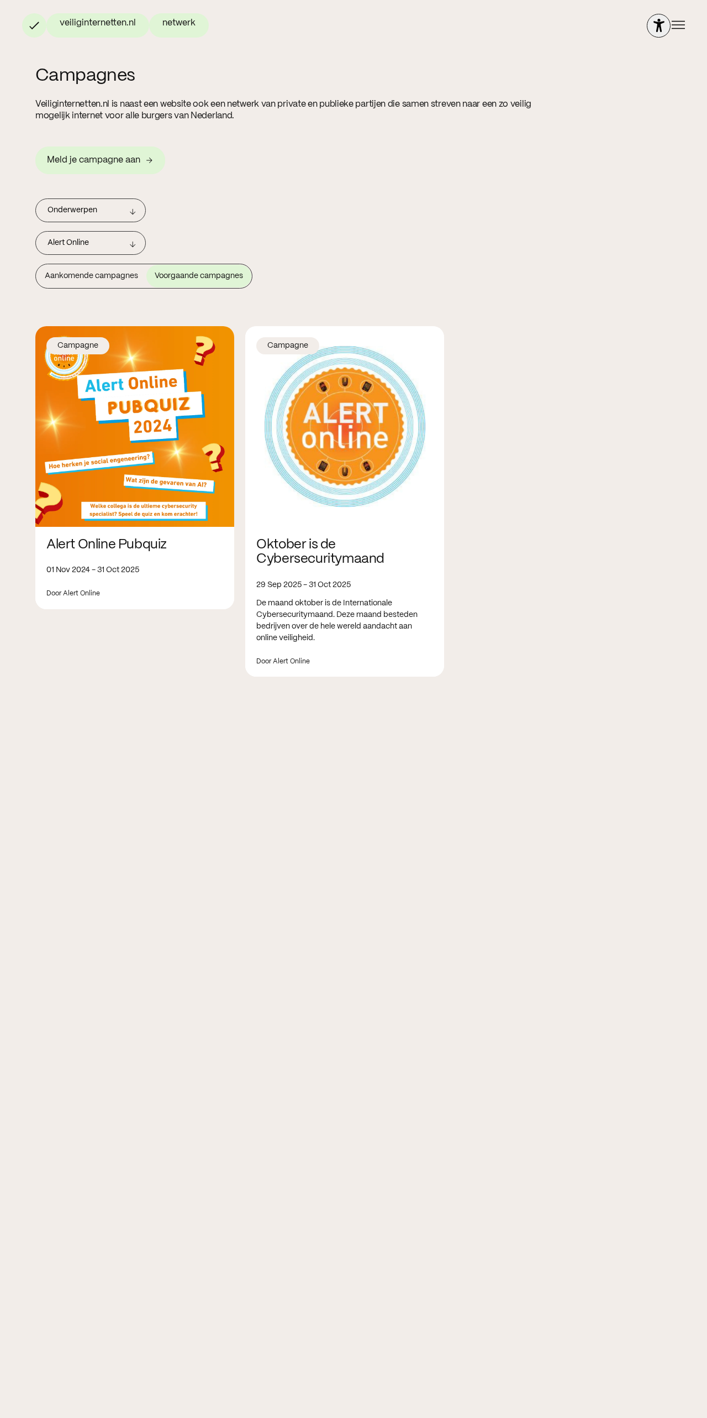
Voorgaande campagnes (199, 276)
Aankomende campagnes (91, 276)
